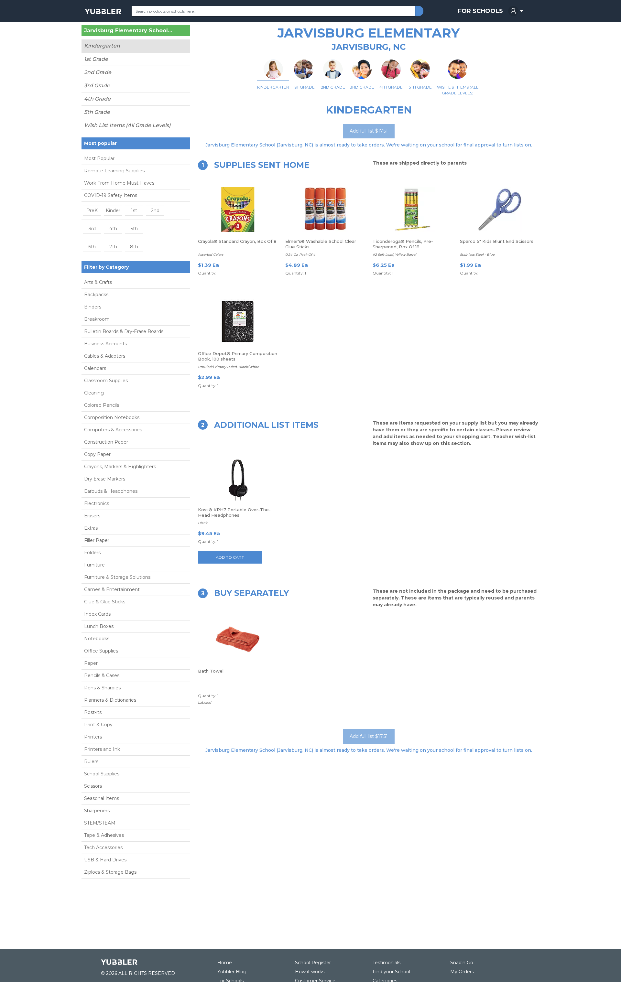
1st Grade (96, 59)
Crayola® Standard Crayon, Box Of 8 (237, 241)
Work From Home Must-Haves (119, 183)
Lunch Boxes (99, 626)
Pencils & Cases (101, 675)
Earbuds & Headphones (110, 491)
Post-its (93, 712)
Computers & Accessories (113, 430)
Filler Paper (96, 540)
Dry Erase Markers (104, 479)
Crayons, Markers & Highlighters (120, 466)
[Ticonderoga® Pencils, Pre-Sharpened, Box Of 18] (412, 209)
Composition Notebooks (111, 417)
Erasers (92, 516)
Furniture (94, 565)
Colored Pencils (101, 405)
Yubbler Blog (231, 972)
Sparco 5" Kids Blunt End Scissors (496, 241)
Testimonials (386, 963)
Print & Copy (98, 725)
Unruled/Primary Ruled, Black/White (228, 367)
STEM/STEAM (99, 823)
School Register (313, 963)
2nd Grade (97, 72)
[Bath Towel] (237, 639)
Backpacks (96, 294)
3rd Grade (97, 85)
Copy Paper (97, 454)
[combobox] (273, 11)
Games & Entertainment (112, 589)
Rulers (91, 761)
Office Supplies (101, 651)
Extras (91, 528)
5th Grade (97, 112)
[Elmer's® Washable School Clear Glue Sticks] (325, 209)
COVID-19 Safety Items (110, 195)
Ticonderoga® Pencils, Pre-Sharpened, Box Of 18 (403, 244)
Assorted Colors (210, 255)
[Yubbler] (103, 11)
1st (134, 210)
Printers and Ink (102, 749)
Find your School (391, 972)
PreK (92, 210)
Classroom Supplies (106, 380)
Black (202, 523)
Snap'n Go (461, 963)
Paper (91, 663)
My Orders (462, 972)
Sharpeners (97, 811)
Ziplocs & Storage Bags (110, 872)
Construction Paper (106, 442)
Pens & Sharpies (102, 688)
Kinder (113, 210)
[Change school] (174, 32)
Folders (92, 553)
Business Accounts (105, 344)
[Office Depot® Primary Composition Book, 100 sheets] (237, 321)
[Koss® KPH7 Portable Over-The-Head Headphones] (237, 478)
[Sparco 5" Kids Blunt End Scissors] (499, 209)
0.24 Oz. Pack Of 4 (300, 255)
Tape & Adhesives (104, 835)
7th (113, 247)
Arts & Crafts (98, 282)
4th (113, 229)
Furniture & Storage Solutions (117, 577)
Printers (93, 737)
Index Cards (97, 614)
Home (224, 963)
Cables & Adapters (104, 356)
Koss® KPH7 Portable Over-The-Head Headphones (234, 512)
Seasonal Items (101, 798)
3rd (92, 229)
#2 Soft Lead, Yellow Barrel (394, 255)
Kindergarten (102, 46)
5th (134, 229)
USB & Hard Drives (105, 860)
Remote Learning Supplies (114, 171)
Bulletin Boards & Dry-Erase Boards (123, 331)
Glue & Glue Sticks (104, 602)
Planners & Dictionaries (110, 700)
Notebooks (96, 639)
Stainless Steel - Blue (477, 255)
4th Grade (97, 99)
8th (134, 247)
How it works (309, 972)
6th (92, 247)
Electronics (96, 503)
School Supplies (101, 774)
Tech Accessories (103, 847)
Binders (92, 307)
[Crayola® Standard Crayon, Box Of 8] (237, 209)
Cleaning (94, 393)
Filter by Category (106, 267)
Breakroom (97, 319)
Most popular (100, 143)
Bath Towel (210, 671)
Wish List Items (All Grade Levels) (127, 125)
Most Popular (99, 158)
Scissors (93, 786)
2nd (155, 210)
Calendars (95, 368)
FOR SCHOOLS (480, 11)
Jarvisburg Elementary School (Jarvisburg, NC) (128, 31)
